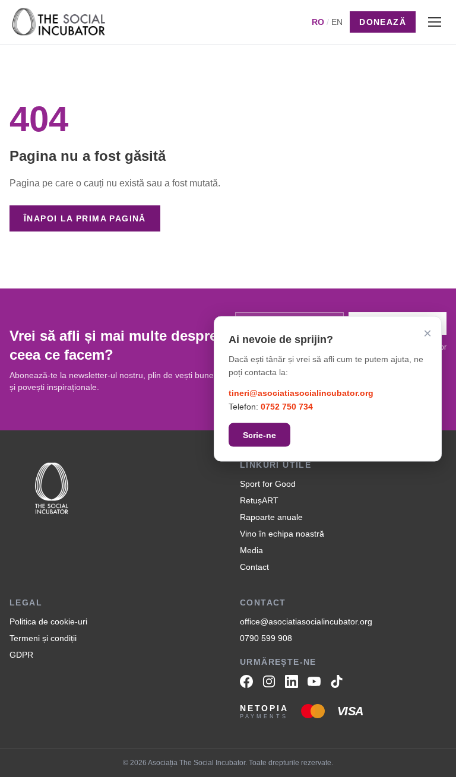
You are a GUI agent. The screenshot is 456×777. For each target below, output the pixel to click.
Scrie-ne (259, 434)
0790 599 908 (266, 638)
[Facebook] (246, 681)
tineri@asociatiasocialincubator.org (301, 393)
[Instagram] (269, 681)
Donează (382, 22)
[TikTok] (336, 681)
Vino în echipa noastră (282, 533)
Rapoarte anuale (271, 517)
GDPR (21, 654)
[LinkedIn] (291, 681)
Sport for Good (268, 484)
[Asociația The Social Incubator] (59, 22)
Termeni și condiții (43, 638)
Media (251, 550)
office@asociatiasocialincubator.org (306, 621)
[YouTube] (314, 681)
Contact (254, 567)
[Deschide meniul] (434, 22)
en (337, 22)
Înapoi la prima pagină (85, 218)
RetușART (259, 500)
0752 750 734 (287, 406)
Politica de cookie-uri (48, 621)
